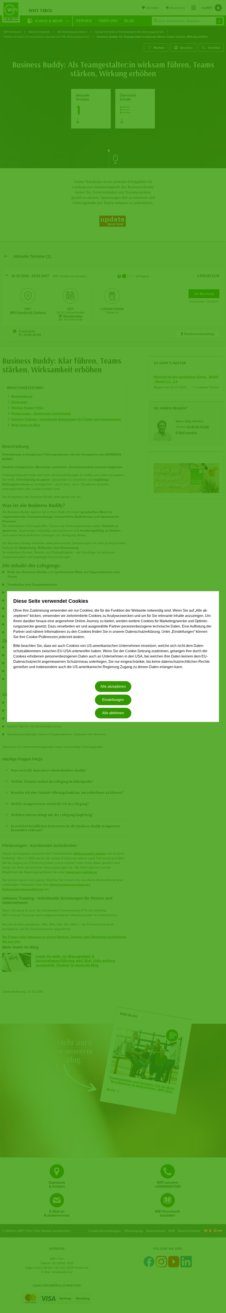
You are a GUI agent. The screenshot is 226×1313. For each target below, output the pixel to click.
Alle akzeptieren (113, 686)
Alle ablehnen (113, 713)
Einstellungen (113, 700)
